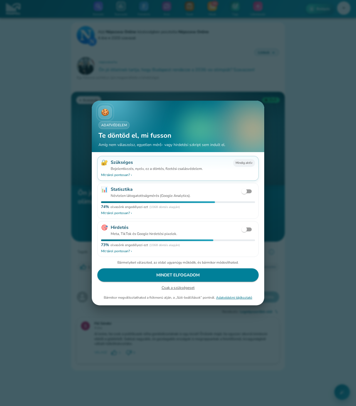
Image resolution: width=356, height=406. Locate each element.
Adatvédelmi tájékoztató (234, 297)
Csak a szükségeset (178, 287)
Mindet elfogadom (178, 275)
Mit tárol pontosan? (116, 175)
